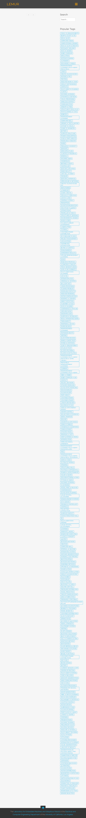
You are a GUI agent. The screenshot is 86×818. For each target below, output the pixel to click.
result (72, 747)
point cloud (65, 712)
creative (64, 544)
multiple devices (67, 727)
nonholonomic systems (69, 499)
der (75, 638)
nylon (63, 348)
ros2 (72, 304)
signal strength (67, 623)
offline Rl (64, 566)
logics (63, 71)
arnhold (64, 281)
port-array (65, 395)
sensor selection (67, 793)
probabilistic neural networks (68, 688)
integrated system (68, 551)
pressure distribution (69, 589)
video (69, 460)
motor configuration (69, 296)
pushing (75, 89)
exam (63, 259)
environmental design (69, 218)
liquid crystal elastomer (66, 495)
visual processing (67, 99)
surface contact (67, 513)
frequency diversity (68, 146)
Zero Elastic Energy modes (68, 408)
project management (69, 238)
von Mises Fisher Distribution (67, 232)
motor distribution (68, 770)
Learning (64, 529)
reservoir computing (69, 534)
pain (76, 477)
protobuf (73, 599)
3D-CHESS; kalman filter (69, 606)
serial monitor (66, 417)
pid (75, 758)
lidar (63, 198)
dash (63, 138)
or (67, 269)
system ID (74, 414)
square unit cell (67, 587)
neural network (67, 382)
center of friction (67, 670)
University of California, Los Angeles (59, 814)
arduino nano (66, 311)
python (63, 480)
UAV (62, 276)
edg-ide (63, 419)
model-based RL (67, 611)
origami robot (72, 345)
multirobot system (68, 626)
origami (73, 141)
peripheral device (67, 324)
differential (73, 470)
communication (66, 104)
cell (62, 638)
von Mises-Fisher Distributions (67, 657)
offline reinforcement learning (69, 256)
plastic (63, 353)
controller (65, 166)
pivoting (64, 470)
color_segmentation (68, 745)
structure (65, 109)
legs (74, 236)
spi (75, 377)
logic (69, 198)
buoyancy (64, 584)
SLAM (67, 38)
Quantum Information (69, 205)
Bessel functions (67, 654)
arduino (71, 48)
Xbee (62, 375)
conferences (66, 490)
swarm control (67, 412)
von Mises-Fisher (67, 400)
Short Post (71, 340)
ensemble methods (68, 564)
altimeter (64, 264)
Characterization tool (69, 516)
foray (63, 33)
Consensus (65, 161)
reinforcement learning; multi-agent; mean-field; (69, 67)
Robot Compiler (66, 53)
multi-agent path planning (67, 272)
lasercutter (65, 227)
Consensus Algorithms (69, 427)
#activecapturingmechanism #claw (71, 602)
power (63, 472)
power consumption (68, 136)
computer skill (66, 121)
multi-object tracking (69, 732)
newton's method (67, 641)
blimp (63, 35)
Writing (64, 335)
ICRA (62, 683)
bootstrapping (66, 559)
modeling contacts (68, 291)
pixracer (75, 783)
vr (74, 35)
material (72, 730)
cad (76, 778)
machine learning (67, 94)
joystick (73, 281)
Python (68, 735)
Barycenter (65, 643)
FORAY (71, 200)
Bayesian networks (68, 561)
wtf (71, 434)
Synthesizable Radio (68, 763)
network (75, 181)
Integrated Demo (72, 319)
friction (64, 79)
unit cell (64, 173)
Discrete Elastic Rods (69, 422)
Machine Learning (67, 482)
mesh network (66, 81)
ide (62, 660)
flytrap (64, 462)
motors (63, 76)
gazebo (69, 306)
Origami (75, 46)
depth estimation (67, 778)
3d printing (65, 765)
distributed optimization (65, 244)
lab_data (64, 747)
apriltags (72, 195)
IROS (62, 319)
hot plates (72, 353)
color (63, 475)
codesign (64, 717)
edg (62, 38)
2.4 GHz (63, 536)
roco (63, 46)
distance (71, 343)
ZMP (76, 668)
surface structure (68, 133)
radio (63, 220)
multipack (64, 405)
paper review (66, 326)
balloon (70, 675)
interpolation (66, 439)
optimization (65, 210)
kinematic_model (67, 531)
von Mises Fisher (67, 398)
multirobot (65, 699)
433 (71, 621)
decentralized (66, 314)
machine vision (66, 158)
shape (69, 475)
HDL (66, 660)
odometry (71, 128)
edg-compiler (71, 697)
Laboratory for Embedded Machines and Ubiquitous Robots (37, 812)
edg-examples (66, 390)
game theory (65, 651)
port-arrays (71, 138)
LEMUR (13, 4)
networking (71, 84)
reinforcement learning (66, 117)
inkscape (64, 730)
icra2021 (64, 195)
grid (62, 597)
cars (75, 112)
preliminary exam (67, 725)
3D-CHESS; (64, 621)
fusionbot (64, 304)
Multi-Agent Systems (68, 673)
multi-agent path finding (67, 521)
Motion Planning (67, 58)
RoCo (63, 51)
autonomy (65, 61)
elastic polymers (67, 350)
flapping (75, 742)
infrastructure (67, 151)
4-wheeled (65, 190)
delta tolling (66, 582)
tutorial (64, 229)
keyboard (73, 316)
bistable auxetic (67, 163)
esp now (73, 96)
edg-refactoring (67, 477)
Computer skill (66, 546)
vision (70, 480)
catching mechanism (68, 740)
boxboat (64, 608)
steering (64, 465)
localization (65, 241)
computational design (69, 43)
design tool (65, 783)
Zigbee (68, 375)
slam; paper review (68, 338)
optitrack (74, 699)
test (70, 123)
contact (64, 380)
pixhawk (64, 786)
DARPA (63, 128)
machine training (67, 722)
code (63, 675)
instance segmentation (69, 554)
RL (66, 276)
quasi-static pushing (68, 492)
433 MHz (64, 539)
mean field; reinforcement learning (66, 364)
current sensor (67, 668)
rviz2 (63, 306)
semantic (64, 148)
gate (62, 269)
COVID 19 (64, 572)
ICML (67, 683)
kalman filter (66, 768)
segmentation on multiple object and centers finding (68, 751)
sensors (75, 215)
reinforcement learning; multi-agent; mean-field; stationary (69, 455)
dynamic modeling (67, 385)
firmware (64, 599)
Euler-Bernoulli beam (69, 646)
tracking (72, 608)
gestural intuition (68, 168)
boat (62, 636)
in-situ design (66, 631)
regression (65, 791)
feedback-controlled (69, 504)
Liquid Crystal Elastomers (66, 525)
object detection (67, 301)
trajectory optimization (65, 509)
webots (73, 269)
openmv (64, 123)
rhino (63, 340)
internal (64, 549)
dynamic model (66, 432)
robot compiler (66, 377)
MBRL (63, 694)
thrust (72, 264)
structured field (67, 467)
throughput (65, 321)
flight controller (67, 788)
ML (62, 518)
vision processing (67, 286)
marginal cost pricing (69, 556)
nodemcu (64, 298)
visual (71, 126)
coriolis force (66, 429)
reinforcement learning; (66, 329)
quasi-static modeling (69, 387)
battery (64, 665)
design (69, 51)
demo (63, 460)
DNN (72, 707)
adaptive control (67, 702)
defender (64, 760)
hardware (74, 566)
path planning (66, 112)
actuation (64, 737)
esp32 (63, 84)
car (71, 405)
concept (71, 536)
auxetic (63, 91)
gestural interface (68, 178)
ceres (63, 424)
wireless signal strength (67, 442)
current (64, 368)
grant (67, 502)
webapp (64, 107)
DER (68, 220)
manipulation (66, 569)
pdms (76, 437)
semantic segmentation (69, 678)
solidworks (65, 781)
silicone (72, 549)
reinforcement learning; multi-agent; (69, 371)
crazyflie (64, 208)
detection (74, 773)
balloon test (66, 283)
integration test (67, 278)
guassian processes (68, 685)
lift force (64, 775)
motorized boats (67, 333)
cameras (69, 638)
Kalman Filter (66, 392)
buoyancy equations (68, 633)
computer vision (67, 40)
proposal (64, 434)
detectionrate (73, 472)
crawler (64, 176)
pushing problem (67, 288)
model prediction (67, 592)
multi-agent (65, 89)
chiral (72, 584)
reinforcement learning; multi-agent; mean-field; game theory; (69, 358)
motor (76, 123)
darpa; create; (66, 193)
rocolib (63, 48)
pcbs (70, 107)
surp (63, 345)
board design (66, 663)
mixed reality (66, 171)
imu (69, 76)
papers (71, 462)
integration (65, 742)
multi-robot (65, 577)
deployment (70, 636)
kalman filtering (67, 709)
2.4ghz (74, 712)
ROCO (73, 109)
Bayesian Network (68, 541)
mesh (73, 63)
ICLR (62, 735)
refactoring (65, 188)
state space (65, 579)
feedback (72, 153)
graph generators (68, 692)
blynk (63, 248)
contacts (64, 86)
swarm (72, 298)
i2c (77, 109)
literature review (67, 403)
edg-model (65, 63)
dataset (64, 126)
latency (64, 714)
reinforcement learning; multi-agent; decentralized (69, 447)
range (63, 343)
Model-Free (65, 487)
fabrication (70, 597)
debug (69, 424)
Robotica (64, 114)
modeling (64, 141)
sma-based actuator (68, 648)
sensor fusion (70, 267)
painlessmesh (66, 250)
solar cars (65, 414)
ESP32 (63, 574)
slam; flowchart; (67, 616)
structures (65, 215)
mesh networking (67, 293)
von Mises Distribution (69, 613)
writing (64, 628)
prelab (74, 755)
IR (61, 236)
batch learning (72, 694)
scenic (71, 714)
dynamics (64, 96)
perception (65, 203)
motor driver (66, 704)
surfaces (64, 316)
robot (72, 173)
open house (65, 181)
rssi (75, 621)
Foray (73, 213)
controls (64, 507)
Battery (64, 131)
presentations (66, 720)
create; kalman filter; (69, 74)
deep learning (66, 437)
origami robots (72, 33)
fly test (74, 791)
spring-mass (65, 618)
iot (62, 502)
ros (62, 697)
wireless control (67, 102)
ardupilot (72, 786)
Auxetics (70, 248)
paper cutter (73, 572)
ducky (69, 35)
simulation (65, 56)
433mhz (73, 208)
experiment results (68, 253)
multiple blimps (66, 758)
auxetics (64, 153)
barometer (65, 773)
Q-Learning (65, 485)
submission (65, 707)
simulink (67, 236)
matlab (74, 309)
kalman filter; (72, 574)
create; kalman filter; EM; (69, 184)
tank (75, 81)
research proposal (68, 262)
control (64, 200)
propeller (65, 213)
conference (65, 309)
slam (68, 46)
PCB (62, 267)
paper (63, 143)
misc (62, 452)
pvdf (69, 348)
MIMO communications (69, 680)
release (74, 487)
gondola (64, 156)
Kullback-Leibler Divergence (67, 223)
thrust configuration (69, 594)
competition (65, 755)
